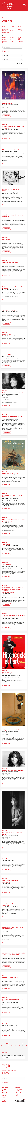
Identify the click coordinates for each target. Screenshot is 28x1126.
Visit (3, 1097)
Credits (17, 1095)
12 (5, 1045)
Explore (4, 1090)
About (3, 1086)
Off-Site (4, 1089)
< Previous (7, 1043)
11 (1, 1045)
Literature (4, 30)
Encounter (20, 30)
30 (15, 1045)
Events (8, 14)
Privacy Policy (18, 1089)
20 (12, 1045)
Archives (4, 1095)
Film (11, 29)
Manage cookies (18, 1094)
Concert (12, 26)
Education (4, 1092)
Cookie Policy (18, 1092)
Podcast (4, 26)
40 (19, 1045)
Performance (5, 32)
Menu (24, 6)
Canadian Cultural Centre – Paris (8, 6)
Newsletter (4, 1094)
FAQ (16, 1086)
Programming (5, 1087)
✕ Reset (19, 63)
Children (20, 29)
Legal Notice (18, 1090)
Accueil (4, 14)
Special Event (19, 27)
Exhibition (5, 29)
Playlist (12, 30)
